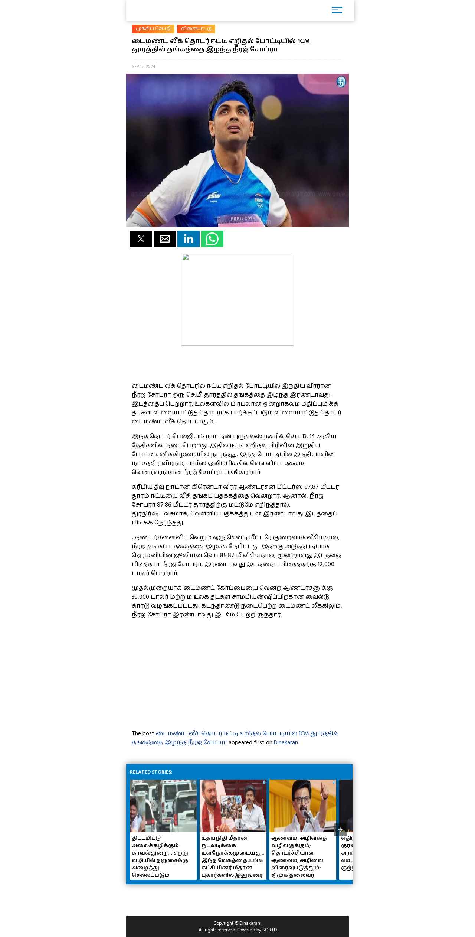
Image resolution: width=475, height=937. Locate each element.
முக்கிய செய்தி (153, 29)
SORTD (269, 930)
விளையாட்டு (196, 29)
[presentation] (340, 829)
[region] (185, 897)
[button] (141, 239)
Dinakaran (286, 742)
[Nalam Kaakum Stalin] (237, 344)
